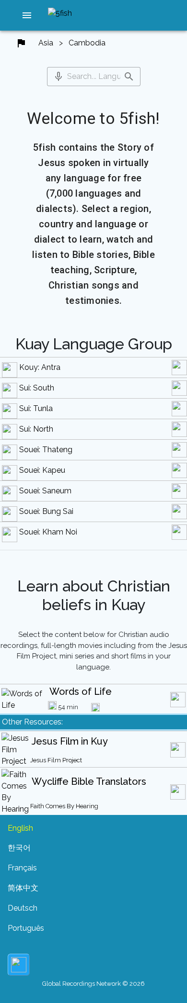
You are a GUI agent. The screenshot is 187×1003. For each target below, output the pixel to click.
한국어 (19, 847)
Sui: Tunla (36, 408)
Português (26, 928)
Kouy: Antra (39, 367)
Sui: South (36, 387)
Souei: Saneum (45, 490)
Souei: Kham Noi (48, 531)
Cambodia (87, 42)
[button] (27, 15)
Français (22, 867)
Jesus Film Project (56, 760)
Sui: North (36, 429)
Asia (45, 42)
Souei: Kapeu (42, 470)
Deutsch (22, 908)
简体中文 (23, 887)
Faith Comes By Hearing (64, 806)
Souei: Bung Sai (46, 511)
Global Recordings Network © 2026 (93, 983)
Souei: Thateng (45, 449)
